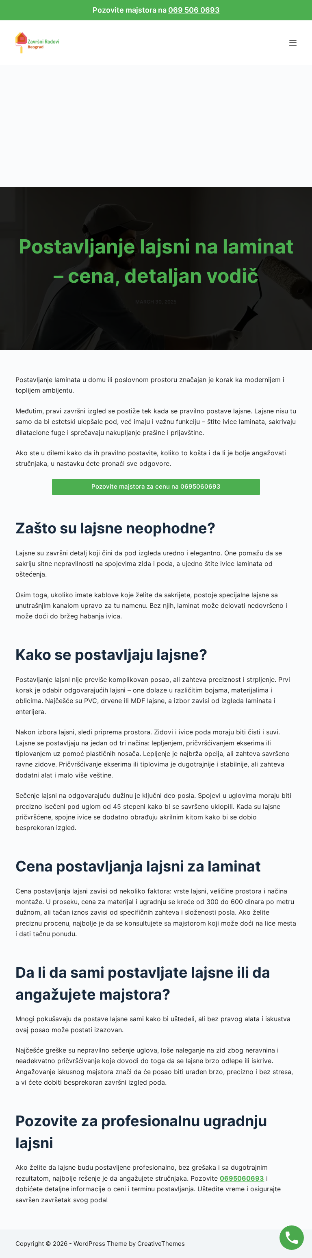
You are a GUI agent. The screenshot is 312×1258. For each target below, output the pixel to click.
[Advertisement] (156, 126)
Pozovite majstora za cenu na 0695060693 (156, 486)
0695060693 (242, 1178)
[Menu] (293, 42)
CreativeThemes (161, 1243)
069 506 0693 (194, 10)
